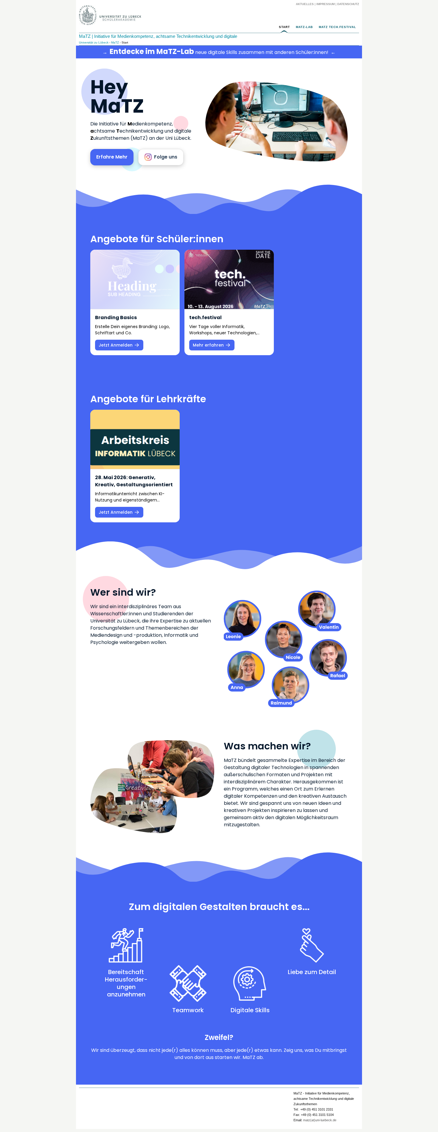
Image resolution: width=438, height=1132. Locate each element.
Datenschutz (348, 4)
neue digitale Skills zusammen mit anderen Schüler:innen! (219, 52)
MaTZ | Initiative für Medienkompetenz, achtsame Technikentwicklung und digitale (158, 36)
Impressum (325, 4)
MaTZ (115, 42)
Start (284, 27)
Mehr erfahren (208, 345)
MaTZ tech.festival (337, 27)
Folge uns (165, 156)
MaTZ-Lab (304, 27)
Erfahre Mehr (112, 156)
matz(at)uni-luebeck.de (319, 1120)
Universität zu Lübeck (93, 42)
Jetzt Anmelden (116, 345)
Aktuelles (305, 4)
